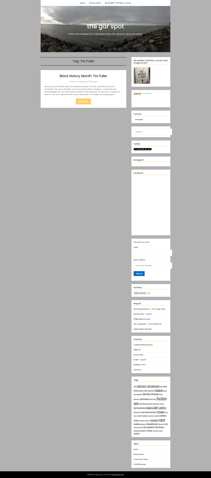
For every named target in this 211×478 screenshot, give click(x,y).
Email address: (140, 260)
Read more (83, 101)
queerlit (141, 420)
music (161, 412)
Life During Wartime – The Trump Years (149, 309)
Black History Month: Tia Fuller (83, 76)
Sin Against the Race (153, 427)
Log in (136, 449)
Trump (149, 430)
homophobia (140, 407)
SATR (166, 424)
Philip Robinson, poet (142, 319)
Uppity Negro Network (142, 329)
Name (136, 247)
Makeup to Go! (140, 364)
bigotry (141, 391)
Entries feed (138, 454)
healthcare (155, 404)
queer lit (147, 420)
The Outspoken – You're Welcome (148, 324)
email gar (139, 119)
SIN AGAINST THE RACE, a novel (118, 3)
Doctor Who (138, 355)
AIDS (161, 386)
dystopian (152, 399)
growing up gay (145, 404)
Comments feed (140, 459)
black (159, 390)
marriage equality (148, 412)
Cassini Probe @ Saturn (143, 345)
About (82, 3)
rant (162, 420)
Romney (161, 424)
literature (137, 412)
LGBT (155, 407)
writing (136, 433)
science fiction (138, 427)
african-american (148, 386)
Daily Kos (137, 350)
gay (136, 403)
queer (136, 420)
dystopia (144, 399)
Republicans (152, 424)
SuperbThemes (118, 474)
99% (135, 386)
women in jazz (158, 431)
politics (163, 415)
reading (137, 424)
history (162, 404)
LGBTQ (162, 407)
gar (96, 81)
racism (154, 420)
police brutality (154, 416)
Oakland (145, 416)
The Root (137, 370)
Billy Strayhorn (149, 391)
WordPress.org (140, 464)
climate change (150, 394)
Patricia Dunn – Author (143, 314)
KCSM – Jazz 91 (140, 360)
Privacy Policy (95, 3)
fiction (162, 398)
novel (139, 416)
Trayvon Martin (140, 431)
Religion (143, 424)
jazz (149, 407)
